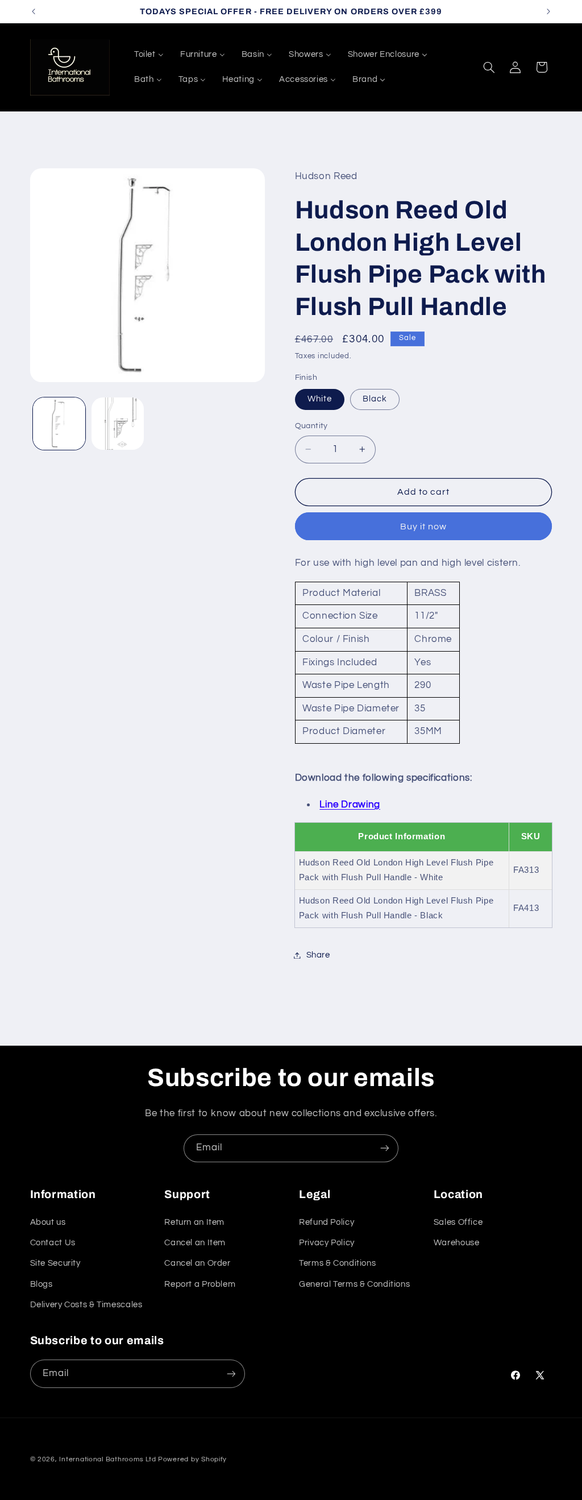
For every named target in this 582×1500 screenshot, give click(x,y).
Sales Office (458, 1222)
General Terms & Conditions (354, 1284)
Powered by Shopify (192, 1459)
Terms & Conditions (337, 1263)
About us (48, 1222)
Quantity (311, 426)
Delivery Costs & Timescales (86, 1304)
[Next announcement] (548, 11)
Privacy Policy (327, 1242)
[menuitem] (149, 54)
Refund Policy (326, 1222)
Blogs (41, 1284)
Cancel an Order (197, 1263)
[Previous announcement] (33, 11)
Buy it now (423, 526)
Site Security (55, 1263)
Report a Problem (199, 1284)
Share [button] (318, 955)
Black (375, 399)
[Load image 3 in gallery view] (118, 423)
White (319, 399)
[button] (489, 67)
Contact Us (53, 1242)
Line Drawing (349, 804)
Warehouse (457, 1242)
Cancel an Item (195, 1242)
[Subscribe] (385, 1148)
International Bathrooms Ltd (107, 1459)
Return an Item (194, 1222)
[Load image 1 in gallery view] (59, 423)
